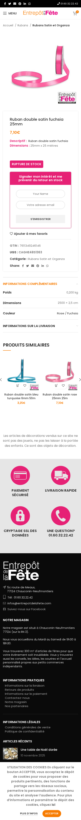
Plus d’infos (29, 813)
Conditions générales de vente (28, 727)
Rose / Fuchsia (67, 313)
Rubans (23, 25)
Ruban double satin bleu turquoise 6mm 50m (21, 396)
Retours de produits (19, 690)
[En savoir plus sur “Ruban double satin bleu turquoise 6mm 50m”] (17, 385)
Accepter (51, 813)
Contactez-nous (17, 698)
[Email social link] (14, 3)
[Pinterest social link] (19, 3)
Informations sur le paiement (26, 694)
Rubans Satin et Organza (51, 25)
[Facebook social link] (5, 3)
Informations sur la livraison (24, 685)
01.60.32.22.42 (69, 3)
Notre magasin (16, 702)
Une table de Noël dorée (39, 750)
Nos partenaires (16, 706)
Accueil (8, 25)
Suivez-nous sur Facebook (26, 609)
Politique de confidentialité (24, 731)
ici (53, 805)
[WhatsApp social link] (29, 3)
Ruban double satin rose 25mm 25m (60, 396)
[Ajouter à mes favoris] (24, 385)
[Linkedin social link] (24, 3)
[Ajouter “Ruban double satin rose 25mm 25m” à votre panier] (56, 385)
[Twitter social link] (9, 3)
